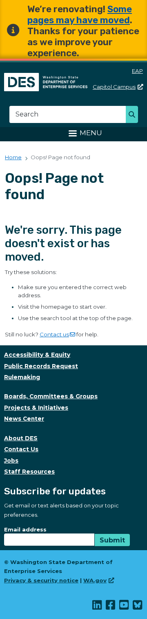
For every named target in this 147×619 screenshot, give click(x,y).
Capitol (114, 86)
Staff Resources (29, 471)
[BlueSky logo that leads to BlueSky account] (138, 607)
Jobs (11, 460)
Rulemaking (22, 377)
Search (134, 115)
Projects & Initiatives (36, 407)
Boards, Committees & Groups (51, 396)
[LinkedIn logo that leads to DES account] (97, 607)
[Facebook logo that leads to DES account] (111, 607)
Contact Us (21, 449)
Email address (25, 529)
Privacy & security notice (41, 580)
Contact (54, 334)
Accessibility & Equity (37, 354)
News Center (24, 418)
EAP (137, 71)
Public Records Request (41, 366)
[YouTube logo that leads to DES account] (124, 607)
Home (13, 157)
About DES (21, 438)
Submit (112, 540)
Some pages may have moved (79, 15)
